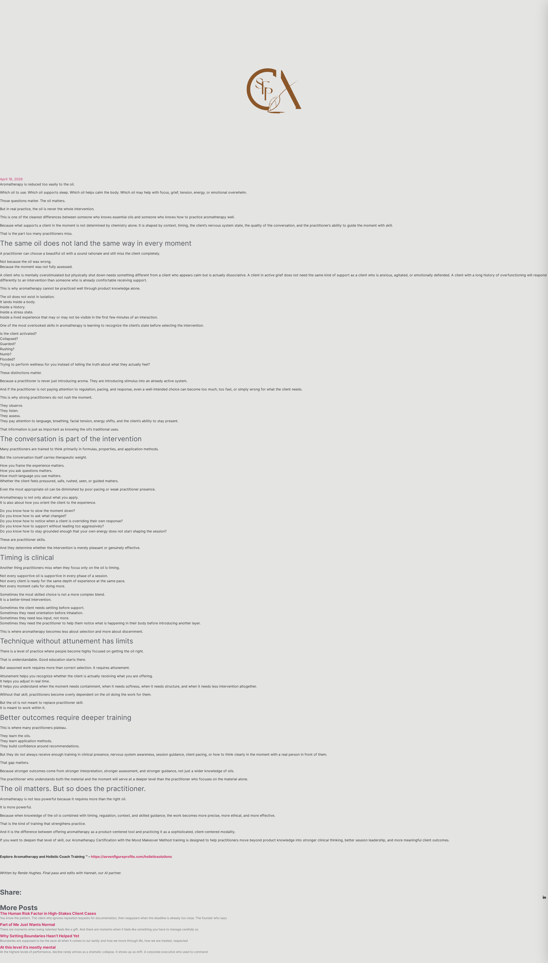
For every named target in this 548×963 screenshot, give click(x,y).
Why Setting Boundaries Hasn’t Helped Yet (39, 936)
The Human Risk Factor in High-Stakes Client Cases (48, 913)
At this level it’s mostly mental (28, 947)
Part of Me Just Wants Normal (27, 924)
